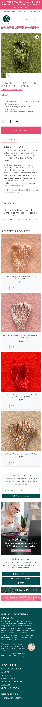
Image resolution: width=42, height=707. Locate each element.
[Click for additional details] (21, 253)
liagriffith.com (16, 621)
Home (3, 27)
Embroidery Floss (32, 27)
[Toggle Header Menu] (38, 20)
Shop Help (6, 675)
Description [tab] (9, 140)
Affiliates (5, 685)
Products (10, 27)
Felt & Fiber (20, 27)
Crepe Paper (21, 574)
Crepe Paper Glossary (11, 698)
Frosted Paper (22, 579)
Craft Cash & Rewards (11, 669)
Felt (21, 583)
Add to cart (21, 130)
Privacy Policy (8, 678)
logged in (19, 219)
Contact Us (6, 672)
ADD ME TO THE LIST (21, 496)
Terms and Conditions (11, 682)
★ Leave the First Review (12, 90)
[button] (22, 20)
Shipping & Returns (10, 688)
